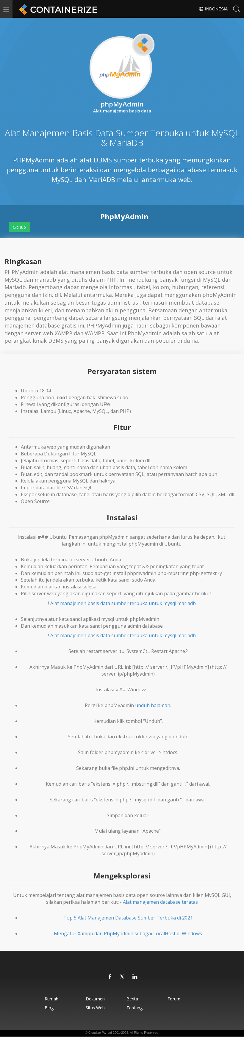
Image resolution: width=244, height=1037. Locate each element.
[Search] (236, 9)
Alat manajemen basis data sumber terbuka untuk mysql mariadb (123, 603)
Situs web (95, 1008)
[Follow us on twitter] (122, 977)
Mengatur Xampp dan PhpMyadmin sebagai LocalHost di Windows (128, 933)
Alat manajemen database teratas (160, 902)
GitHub (19, 227)
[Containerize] (57, 8)
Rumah (51, 999)
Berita (132, 999)
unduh (142, 705)
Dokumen (95, 999)
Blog (49, 1008)
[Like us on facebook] (110, 977)
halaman (160, 705)
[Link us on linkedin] (135, 977)
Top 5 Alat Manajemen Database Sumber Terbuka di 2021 (128, 917)
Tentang (134, 1008)
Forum (174, 999)
